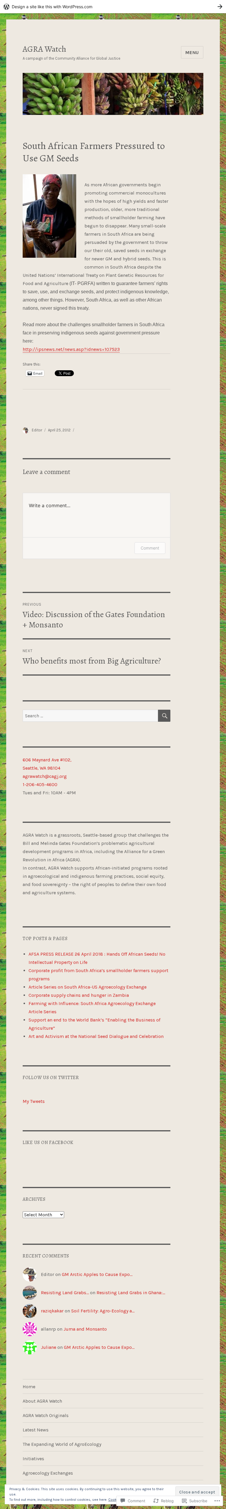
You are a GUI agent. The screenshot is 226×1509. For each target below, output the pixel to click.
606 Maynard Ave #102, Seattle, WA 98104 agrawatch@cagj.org (47, 768)
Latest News (36, 1430)
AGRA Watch (44, 49)
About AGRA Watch (42, 1401)
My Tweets (34, 1101)
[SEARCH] (164, 716)
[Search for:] (90, 716)
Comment (150, 547)
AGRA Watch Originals (46, 1415)
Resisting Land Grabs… (65, 1292)
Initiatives (33, 1458)
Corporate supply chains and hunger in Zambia (79, 995)
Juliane (48, 1347)
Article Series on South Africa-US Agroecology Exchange (88, 987)
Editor (37, 430)
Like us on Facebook (48, 1142)
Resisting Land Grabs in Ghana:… (131, 1292)
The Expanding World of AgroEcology (62, 1444)
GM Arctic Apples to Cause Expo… (97, 1274)
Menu (192, 52)
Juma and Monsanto (85, 1329)
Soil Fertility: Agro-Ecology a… (102, 1311)
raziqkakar (52, 1311)
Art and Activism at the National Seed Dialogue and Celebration (96, 1036)
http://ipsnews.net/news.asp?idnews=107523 (71, 349)
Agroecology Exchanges (48, 1473)
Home (29, 1386)
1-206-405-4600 (40, 784)
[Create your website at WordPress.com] (113, 6)
